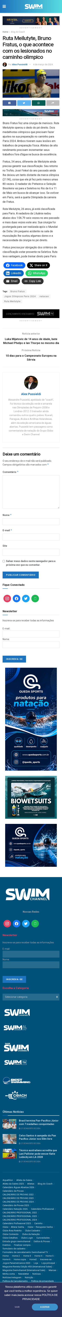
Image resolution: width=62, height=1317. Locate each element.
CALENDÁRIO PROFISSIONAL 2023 (20, 1216)
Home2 (33, 1259)
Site (5, 545)
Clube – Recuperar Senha (40, 1227)
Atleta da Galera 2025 (13, 1183)
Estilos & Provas (42, 1241)
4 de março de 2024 (43, 64)
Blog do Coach (18, 32)
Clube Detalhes (10, 1238)
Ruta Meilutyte (12, 301)
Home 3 (27, 1256)
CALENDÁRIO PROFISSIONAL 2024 (20, 1219)
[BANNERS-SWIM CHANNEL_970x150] (31, 20)
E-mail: (6, 628)
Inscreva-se (45, 1259)
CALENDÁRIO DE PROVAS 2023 (18, 1198)
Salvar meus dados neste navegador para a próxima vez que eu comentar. (30, 563)
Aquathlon (8, 1180)
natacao (44, 296)
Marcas (52, 1270)
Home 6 (6, 1259)
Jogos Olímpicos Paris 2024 (20, 296)
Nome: (6, 639)
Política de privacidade (42, 1281)
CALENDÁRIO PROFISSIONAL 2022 (20, 1212)
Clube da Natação (31, 1234)
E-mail (7, 530)
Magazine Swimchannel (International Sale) (24, 1270)
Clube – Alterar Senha (13, 1227)
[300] (31, 797)
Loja (36, 1263)
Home (5, 32)
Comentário (11, 472)
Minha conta (9, 1274)
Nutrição (29, 1277)
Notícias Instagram (12, 1277)
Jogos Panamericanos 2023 (16, 1263)
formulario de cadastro (14, 1248)
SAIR (17, 1307)
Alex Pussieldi (20, 64)
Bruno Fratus (18, 291)
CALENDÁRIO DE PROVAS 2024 (18, 1201)
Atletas (30, 1183)
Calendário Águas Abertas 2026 (18, 1187)
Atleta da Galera (24, 1180)
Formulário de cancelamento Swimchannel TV (25, 1252)
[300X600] (31, 719)
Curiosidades (43, 1238)
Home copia (20, 1259)
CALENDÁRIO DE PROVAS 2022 (18, 1194)
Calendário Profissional (42, 1209)
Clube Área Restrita (12, 1230)
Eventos (7, 1245)
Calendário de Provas (13, 1191)
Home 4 (38, 1256)
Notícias (36, 1274)
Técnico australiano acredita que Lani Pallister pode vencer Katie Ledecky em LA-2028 (38, 1153)
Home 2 (16, 1256)
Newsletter (23, 1274)
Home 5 (49, 1256)
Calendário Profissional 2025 (17, 1223)
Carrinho (38, 1223)
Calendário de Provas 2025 (16, 1205)
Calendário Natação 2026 (15, 1209)
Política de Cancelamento (15, 1281)
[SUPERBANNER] (31, 112)
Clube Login (27, 1238)
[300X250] (31, 845)
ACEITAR (44, 1307)
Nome (7, 515)
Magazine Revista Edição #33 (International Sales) (27, 1266)
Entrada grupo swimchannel (16, 1241)
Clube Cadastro (32, 1230)
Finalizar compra (22, 1245)
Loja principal (48, 1263)
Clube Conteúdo (11, 1234)
